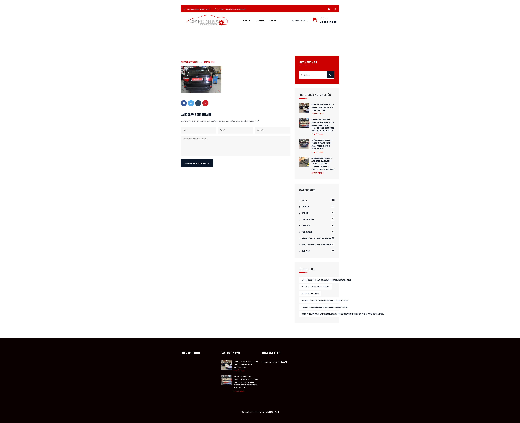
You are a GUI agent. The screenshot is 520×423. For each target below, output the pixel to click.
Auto (304, 200)
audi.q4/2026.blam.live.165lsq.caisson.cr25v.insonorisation (326, 280)
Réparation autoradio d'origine (316, 238)
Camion (305, 213)
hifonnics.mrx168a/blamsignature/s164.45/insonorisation (325, 300)
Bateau (305, 207)
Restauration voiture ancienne (317, 245)
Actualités (259, 20)
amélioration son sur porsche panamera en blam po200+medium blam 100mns (321, 144)
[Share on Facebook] (184, 103)
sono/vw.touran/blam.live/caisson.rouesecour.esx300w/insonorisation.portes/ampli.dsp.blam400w (343, 314)
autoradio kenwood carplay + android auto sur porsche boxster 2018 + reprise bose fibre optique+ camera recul (322, 125)
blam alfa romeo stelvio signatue (315, 287)
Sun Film (306, 251)
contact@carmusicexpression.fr (232, 9)
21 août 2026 (317, 134)
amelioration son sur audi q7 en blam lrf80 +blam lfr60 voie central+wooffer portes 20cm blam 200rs (322, 163)
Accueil (246, 20)
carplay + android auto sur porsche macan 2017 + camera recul (322, 107)
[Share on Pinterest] (205, 103)
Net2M (268, 412)
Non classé (307, 232)
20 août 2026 (317, 173)
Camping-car (308, 219)
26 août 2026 (317, 113)
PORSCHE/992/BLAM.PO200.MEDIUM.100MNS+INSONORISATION (325, 307)
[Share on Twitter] (191, 103)
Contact (273, 20)
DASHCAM (306, 226)
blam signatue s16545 (310, 293)
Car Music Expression (189, 62)
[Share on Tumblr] (198, 103)
